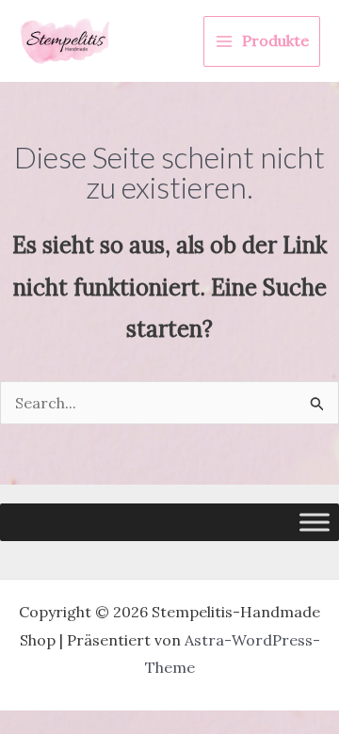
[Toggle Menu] (314, 522)
